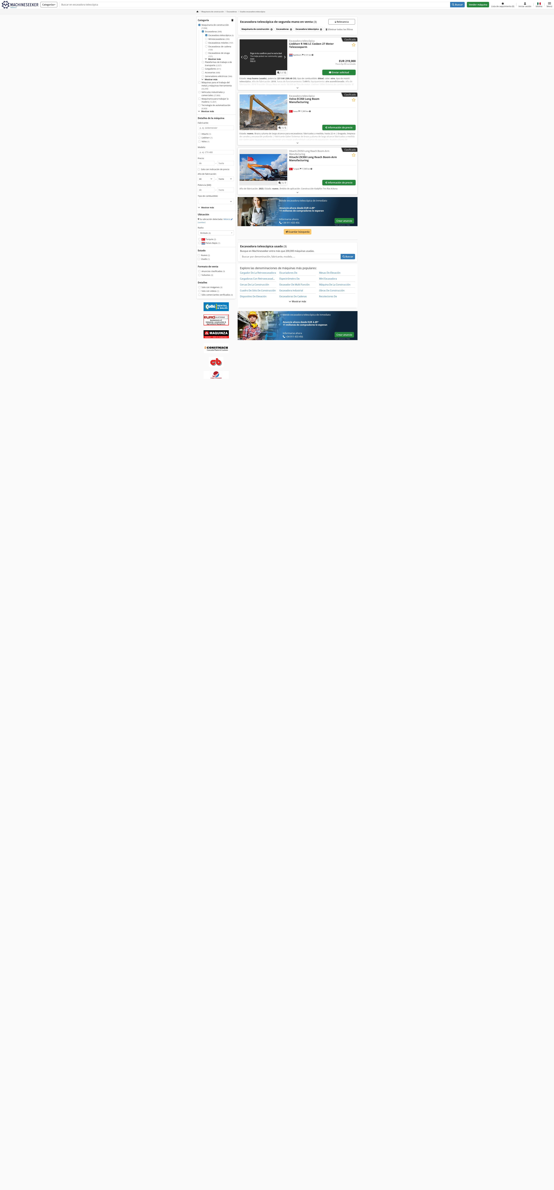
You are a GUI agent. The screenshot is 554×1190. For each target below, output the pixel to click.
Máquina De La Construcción (334, 284)
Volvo (205, 141)
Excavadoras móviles (220, 42)
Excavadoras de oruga (219, 55)
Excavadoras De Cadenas (293, 296)
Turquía (210, 239)
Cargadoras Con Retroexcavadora (258, 278)
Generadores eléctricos (218, 76)
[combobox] (216, 232)
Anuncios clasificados (213, 271)
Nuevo (205, 255)
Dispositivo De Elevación (253, 296)
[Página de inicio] (197, 11)
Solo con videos (210, 291)
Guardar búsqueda (298, 231)
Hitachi (206, 134)
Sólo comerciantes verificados (217, 294)
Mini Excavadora (328, 278)
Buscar (458, 4)
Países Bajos (212, 243)
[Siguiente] (285, 57)
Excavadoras (213, 31)
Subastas (207, 275)
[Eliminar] (271, 29)
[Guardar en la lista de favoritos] (354, 45)
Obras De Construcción (332, 290)
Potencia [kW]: (205, 185)
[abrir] (297, 88)
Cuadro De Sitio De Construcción (258, 290)
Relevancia (342, 21)
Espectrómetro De (289, 278)
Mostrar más (298, 301)
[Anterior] (242, 57)
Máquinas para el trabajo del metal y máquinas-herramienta (217, 85)
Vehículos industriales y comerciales (213, 94)
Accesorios (212, 72)
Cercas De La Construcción (254, 284)
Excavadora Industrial (291, 290)
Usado (205, 259)
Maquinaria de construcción (215, 26)
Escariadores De (288, 272)
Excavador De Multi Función (294, 284)
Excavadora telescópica (221, 35)
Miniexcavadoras (219, 39)
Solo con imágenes (212, 287)
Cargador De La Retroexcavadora (258, 272)
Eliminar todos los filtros (340, 29)
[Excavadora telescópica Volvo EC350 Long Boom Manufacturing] (263, 112)
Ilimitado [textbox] (205, 232)
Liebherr (207, 137)
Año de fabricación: (207, 173)
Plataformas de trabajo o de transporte (218, 64)
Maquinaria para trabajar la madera (215, 100)
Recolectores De (328, 296)
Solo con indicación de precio (215, 169)
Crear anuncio (344, 220)
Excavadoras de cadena (219, 48)
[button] (549, 4)
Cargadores (213, 68)
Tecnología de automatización (216, 107)
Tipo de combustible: (208, 196)
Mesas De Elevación (329, 272)
